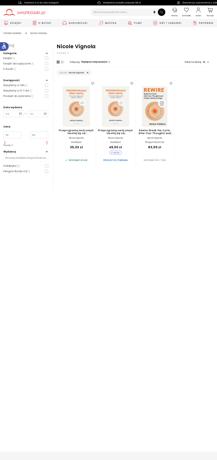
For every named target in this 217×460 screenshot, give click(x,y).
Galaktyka (76, 142)
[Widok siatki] (58, 62)
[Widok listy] (62, 62)
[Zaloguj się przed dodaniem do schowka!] (92, 83)
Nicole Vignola (76, 137)
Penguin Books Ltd (154, 142)
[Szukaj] (161, 12)
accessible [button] (4, 46)
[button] (154, 12)
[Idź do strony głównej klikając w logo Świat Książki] (24, 12)
